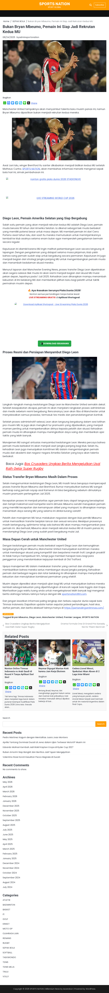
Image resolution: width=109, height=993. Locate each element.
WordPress (90, 989)
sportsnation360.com (74, 594)
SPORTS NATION (54, 4)
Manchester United (52, 617)
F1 (3, 914)
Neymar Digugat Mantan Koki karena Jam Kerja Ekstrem (54, 670)
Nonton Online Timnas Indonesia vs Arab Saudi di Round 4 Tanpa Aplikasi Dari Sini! (19, 673)
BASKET (6, 909)
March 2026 (8, 791)
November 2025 (11, 810)
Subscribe (99, 5)
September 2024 (11, 877)
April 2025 (8, 844)
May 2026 (7, 782)
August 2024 (9, 882)
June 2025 (8, 834)
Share (34, 103)
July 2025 (7, 829)
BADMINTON (9, 904)
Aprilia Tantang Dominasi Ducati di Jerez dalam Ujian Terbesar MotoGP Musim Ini (44, 742)
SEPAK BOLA (7, 614)
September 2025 (11, 820)
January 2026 (9, 801)
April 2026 (7, 786)
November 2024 (11, 868)
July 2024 (7, 887)
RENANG (7, 938)
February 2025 (10, 853)
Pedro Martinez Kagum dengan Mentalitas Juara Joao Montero (35, 737)
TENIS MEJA (8, 967)
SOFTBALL (7, 952)
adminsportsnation (29, 37)
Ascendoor (68, 989)
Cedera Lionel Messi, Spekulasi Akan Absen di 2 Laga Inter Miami (86, 671)
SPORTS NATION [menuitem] (31, 168)
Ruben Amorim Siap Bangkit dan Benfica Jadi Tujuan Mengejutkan (36, 752)
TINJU (5, 971)
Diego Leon (35, 617)
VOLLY (6, 976)
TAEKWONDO (9, 957)
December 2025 (11, 805)
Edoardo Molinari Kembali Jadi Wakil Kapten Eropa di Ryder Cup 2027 (38, 747)
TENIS (5, 962)
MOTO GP (7, 928)
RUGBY (6, 943)
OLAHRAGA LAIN (10, 933)
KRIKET (6, 924)
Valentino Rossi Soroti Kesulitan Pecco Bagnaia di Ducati (31, 757)
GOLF (5, 919)
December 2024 (11, 863)
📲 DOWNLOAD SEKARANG (54, 343)
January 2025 (9, 858)
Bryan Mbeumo (20, 617)
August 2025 (9, 825)
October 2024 (10, 872)
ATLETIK (6, 900)
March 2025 (9, 849)
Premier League (72, 617)
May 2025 (7, 839)
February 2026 (10, 796)
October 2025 (10, 815)
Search (6, 718)
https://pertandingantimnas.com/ (84, 607)
